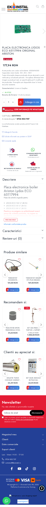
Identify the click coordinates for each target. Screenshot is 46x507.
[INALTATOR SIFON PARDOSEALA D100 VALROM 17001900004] (13, 316)
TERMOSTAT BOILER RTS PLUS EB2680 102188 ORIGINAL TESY (33, 279)
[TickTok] (27, 469)
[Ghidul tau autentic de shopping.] (23, 501)
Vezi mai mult (10, 220)
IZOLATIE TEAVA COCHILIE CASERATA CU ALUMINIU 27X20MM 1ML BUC (13, 379)
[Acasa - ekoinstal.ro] (17, 6)
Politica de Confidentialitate (24, 419)
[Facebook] (11, 469)
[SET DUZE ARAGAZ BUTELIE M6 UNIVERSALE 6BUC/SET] (33, 366)
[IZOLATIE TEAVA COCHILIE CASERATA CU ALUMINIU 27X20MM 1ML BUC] (13, 366)
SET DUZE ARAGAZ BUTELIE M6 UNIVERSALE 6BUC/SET (33, 379)
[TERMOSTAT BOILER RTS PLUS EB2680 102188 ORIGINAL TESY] (33, 266)
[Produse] (3, 9)
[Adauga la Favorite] (19, 259)
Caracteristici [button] (12, 230)
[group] (23, 29)
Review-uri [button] (12, 238)
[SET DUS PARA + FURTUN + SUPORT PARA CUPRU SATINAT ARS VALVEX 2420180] (33, 316)
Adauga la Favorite (10, 132)
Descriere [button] (9, 179)
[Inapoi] (44, 47)
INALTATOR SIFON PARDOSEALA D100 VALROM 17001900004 (13, 329)
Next (44, 31)
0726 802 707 (10, 459)
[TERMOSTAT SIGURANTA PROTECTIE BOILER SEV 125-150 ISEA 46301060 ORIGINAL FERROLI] (13, 266)
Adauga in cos (31, 102)
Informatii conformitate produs (15, 224)
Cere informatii (17, 137)
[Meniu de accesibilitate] (41, 488)
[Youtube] (19, 469)
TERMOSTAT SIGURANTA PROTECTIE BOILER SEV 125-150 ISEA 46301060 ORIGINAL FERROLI (13, 279)
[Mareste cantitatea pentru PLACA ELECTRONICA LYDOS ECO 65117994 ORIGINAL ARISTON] (13, 102)
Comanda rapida (10, 141)
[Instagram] (34, 469)
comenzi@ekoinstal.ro (13, 463)
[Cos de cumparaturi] (42, 6)
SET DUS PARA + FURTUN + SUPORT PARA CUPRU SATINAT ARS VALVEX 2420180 (33, 329)
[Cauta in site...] (37, 6)
